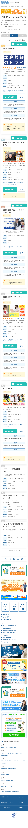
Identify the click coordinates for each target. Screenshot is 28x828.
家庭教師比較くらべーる (5, 6)
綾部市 (2, 747)
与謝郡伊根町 (8, 791)
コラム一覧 (5, 642)
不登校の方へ (6, 635)
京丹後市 (17, 753)
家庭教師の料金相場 (7, 628)
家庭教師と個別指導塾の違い (9, 630)
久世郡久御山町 (4, 755)
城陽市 (2, 761)
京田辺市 (12, 753)
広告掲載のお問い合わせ (7, 797)
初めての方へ (6, 614)
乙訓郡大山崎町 (12, 747)
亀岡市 (2, 753)
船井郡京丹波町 (9, 780)
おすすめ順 (5, 35)
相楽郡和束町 (4, 763)
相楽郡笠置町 (8, 761)
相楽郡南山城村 (22, 761)
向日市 (10, 786)
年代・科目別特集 (7, 637)
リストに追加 (18, 44)
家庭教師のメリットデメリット (10, 639)
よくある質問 (6, 617)
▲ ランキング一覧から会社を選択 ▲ (14, 559)
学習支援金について (7, 619)
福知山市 (3, 780)
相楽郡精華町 (15, 761)
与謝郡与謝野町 (15, 791)
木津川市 (7, 753)
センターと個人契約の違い (9, 632)
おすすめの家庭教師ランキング (10, 625)
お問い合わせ (7, 807)
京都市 (21, 753)
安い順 (14, 35)
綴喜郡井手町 (4, 768)
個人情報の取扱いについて (7, 803)
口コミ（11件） (22, 67)
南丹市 (7, 774)
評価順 (22, 35)
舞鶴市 (2, 786)
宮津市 (6, 786)
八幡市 (2, 791)
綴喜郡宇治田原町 (12, 768)
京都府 (18, 6)
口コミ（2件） (22, 318)
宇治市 (6, 747)
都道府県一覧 (13, 6)
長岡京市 (3, 774)
